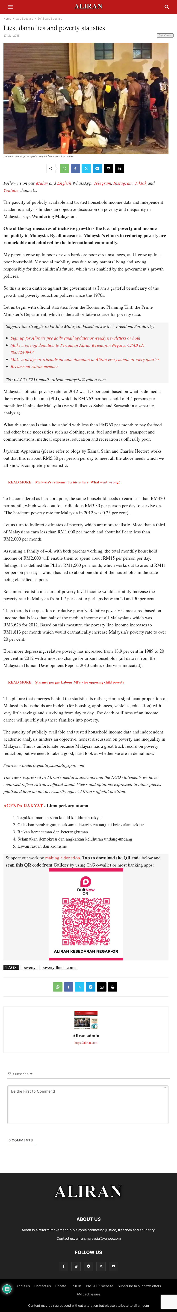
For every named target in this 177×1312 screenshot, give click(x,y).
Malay (42, 183)
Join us (76, 1286)
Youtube (10, 190)
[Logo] (88, 1205)
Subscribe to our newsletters (139, 1286)
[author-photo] (85, 1028)
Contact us (42, 1286)
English (64, 183)
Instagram (123, 183)
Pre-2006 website (99, 1286)
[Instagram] (76, 1266)
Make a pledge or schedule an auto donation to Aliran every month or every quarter (85, 359)
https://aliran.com (85, 1042)
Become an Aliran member (34, 366)
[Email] (108, 168)
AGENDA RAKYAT (23, 805)
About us (23, 1286)
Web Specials (24, 18)
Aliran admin (86, 1035)
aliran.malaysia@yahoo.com (98, 1238)
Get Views (165, 35)
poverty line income (58, 967)
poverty (29, 967)
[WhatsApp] (64, 168)
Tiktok (141, 183)
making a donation (62, 858)
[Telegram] (97, 168)
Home (7, 18)
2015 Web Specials (50, 18)
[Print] (119, 168)
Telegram (102, 183)
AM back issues (88, 1294)
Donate (60, 1286)
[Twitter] (86, 168)
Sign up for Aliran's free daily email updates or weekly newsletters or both (75, 338)
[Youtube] (113, 1266)
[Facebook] (75, 168)
